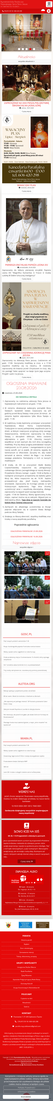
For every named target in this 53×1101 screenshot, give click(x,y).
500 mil (6, 767)
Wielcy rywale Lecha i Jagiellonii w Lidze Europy (19, 652)
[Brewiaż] (42, 925)
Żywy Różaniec (26, 975)
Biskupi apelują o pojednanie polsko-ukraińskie (19, 691)
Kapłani (26, 944)
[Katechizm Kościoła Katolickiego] (25, 925)
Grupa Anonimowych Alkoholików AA (26, 988)
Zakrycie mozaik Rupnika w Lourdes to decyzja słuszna (22, 709)
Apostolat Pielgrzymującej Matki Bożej (26, 979)
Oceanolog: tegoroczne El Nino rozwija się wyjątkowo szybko (24, 756)
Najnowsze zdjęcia (26, 544)
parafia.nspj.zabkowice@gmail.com (28, 1026)
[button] (19, 49)
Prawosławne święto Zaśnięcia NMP (15, 761)
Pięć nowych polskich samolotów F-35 (16, 641)
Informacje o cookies (26, 1091)
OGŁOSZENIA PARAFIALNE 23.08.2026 (26, 385)
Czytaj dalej (25, 861)
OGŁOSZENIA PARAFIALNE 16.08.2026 (26, 536)
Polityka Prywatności (26, 1087)
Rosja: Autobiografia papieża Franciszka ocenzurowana (22, 646)
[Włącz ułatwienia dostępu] (50, 11)
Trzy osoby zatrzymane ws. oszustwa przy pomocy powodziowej (25, 670)
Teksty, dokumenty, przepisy (26, 956)
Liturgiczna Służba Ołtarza (26, 967)
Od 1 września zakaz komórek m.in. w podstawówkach (22, 665)
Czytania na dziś (26, 998)
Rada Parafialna (26, 971)
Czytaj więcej (26, 111)
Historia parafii (26, 940)
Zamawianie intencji (26, 952)
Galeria (26, 1007)
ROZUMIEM (26, 1097)
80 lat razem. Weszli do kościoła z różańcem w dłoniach (22, 696)
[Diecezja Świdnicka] (8, 925)
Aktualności (26, 58)
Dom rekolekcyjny (26, 948)
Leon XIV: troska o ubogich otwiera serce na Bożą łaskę (22, 772)
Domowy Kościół (26, 984)
